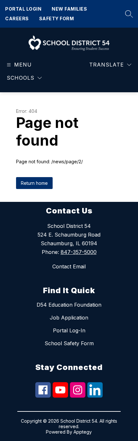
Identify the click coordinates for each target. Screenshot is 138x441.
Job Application (69, 317)
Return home (34, 183)
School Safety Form (69, 343)
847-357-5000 (79, 252)
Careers (17, 18)
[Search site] (127, 14)
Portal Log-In (69, 330)
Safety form (56, 18)
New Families (69, 9)
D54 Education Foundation (69, 305)
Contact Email (69, 266)
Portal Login (23, 9)
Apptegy (82, 432)
